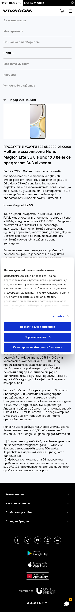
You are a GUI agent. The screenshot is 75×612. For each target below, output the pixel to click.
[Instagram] (47, 540)
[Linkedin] (57, 540)
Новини (8, 53)
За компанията (14, 20)
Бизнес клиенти (34, 2)
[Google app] (37, 553)
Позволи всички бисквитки (37, 326)
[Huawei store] (37, 576)
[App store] (37, 565)
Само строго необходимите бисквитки (37, 347)
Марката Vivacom (16, 64)
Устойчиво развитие (19, 85)
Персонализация (35, 337)
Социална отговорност (21, 42)
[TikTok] (27, 540)
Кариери (9, 75)
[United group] (37, 590)
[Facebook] (17, 540)
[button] (66, 603)
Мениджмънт (13, 31)
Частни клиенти (11, 2)
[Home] (17, 10)
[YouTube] (37, 540)
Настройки (57, 316)
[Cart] (62, 11)
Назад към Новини (22, 100)
